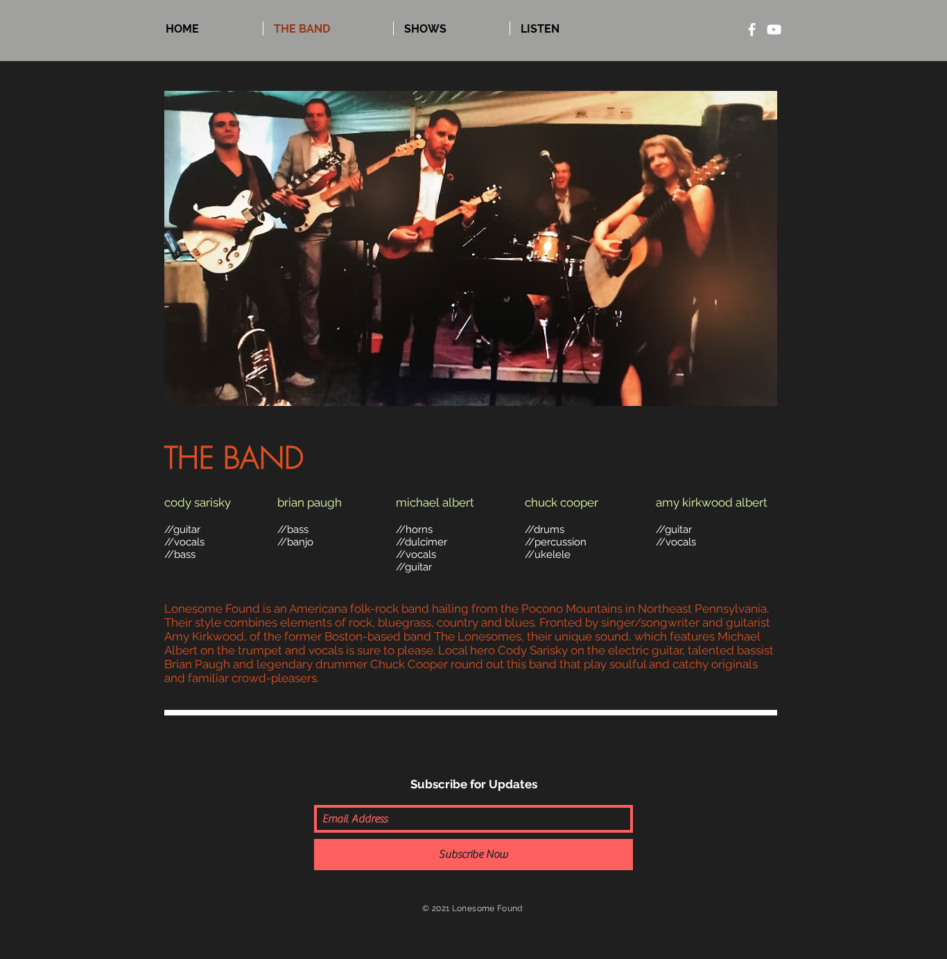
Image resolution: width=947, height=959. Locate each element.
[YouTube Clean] (774, 29)
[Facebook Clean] (752, 29)
